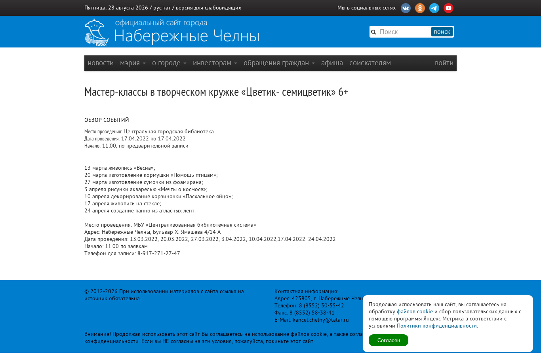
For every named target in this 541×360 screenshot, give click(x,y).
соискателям (370, 63)
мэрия (131, 63)
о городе (167, 63)
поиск (442, 31)
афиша (332, 63)
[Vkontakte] (406, 7)
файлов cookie (415, 312)
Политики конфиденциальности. (437, 326)
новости (101, 63)
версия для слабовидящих (208, 8)
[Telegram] (434, 7)
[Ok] (420, 7)
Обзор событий (106, 120)
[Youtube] (448, 7)
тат (167, 8)
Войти (444, 63)
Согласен (388, 340)
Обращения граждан (277, 63)
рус (157, 8)
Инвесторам (213, 63)
